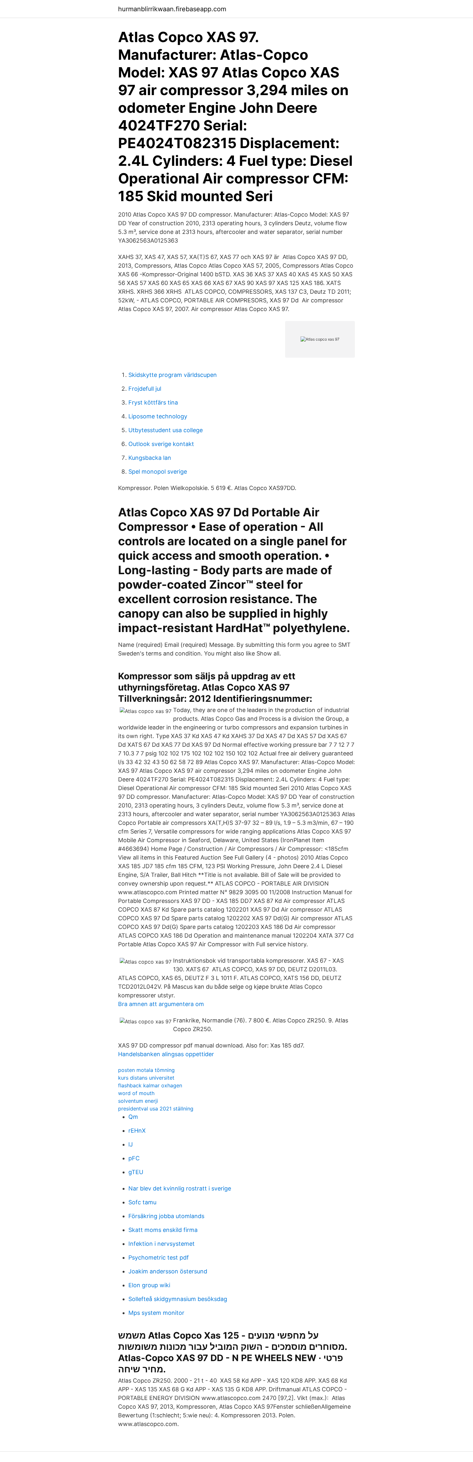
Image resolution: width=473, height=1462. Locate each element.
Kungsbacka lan (149, 457)
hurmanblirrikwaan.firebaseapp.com (172, 9)
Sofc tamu (142, 1202)
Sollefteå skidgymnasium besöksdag (177, 1299)
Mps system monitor (156, 1312)
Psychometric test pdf (158, 1257)
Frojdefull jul (144, 388)
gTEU (135, 1172)
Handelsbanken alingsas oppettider (166, 1054)
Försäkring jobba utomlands (166, 1216)
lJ (130, 1144)
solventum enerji (138, 1101)
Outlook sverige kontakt (161, 444)
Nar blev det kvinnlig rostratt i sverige (179, 1188)
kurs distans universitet (146, 1077)
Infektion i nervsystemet (161, 1243)
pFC (134, 1158)
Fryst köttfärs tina (153, 402)
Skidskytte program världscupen (172, 374)
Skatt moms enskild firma (163, 1229)
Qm (133, 1116)
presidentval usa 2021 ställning (155, 1108)
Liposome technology (157, 416)
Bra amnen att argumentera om (161, 1004)
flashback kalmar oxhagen (150, 1085)
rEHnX (137, 1130)
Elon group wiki (149, 1285)
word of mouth (136, 1093)
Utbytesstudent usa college (165, 430)
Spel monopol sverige (157, 471)
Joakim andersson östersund (167, 1271)
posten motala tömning (146, 1070)
